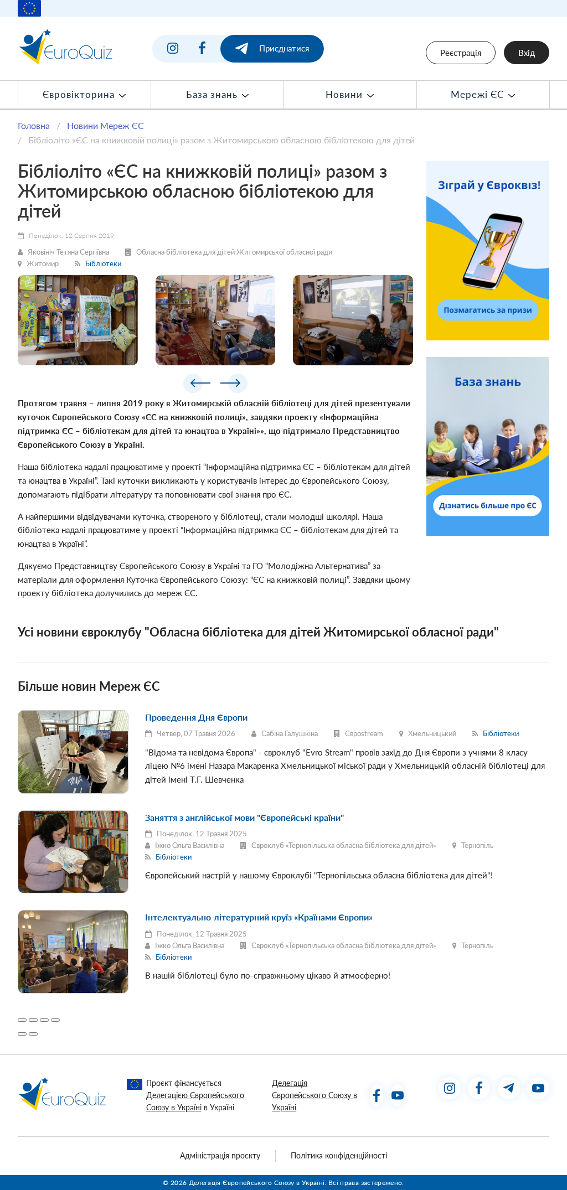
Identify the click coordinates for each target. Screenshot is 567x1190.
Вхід (526, 53)
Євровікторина (80, 94)
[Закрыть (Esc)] (22, 1020)
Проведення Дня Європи (196, 717)
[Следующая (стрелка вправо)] (33, 1034)
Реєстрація (460, 53)
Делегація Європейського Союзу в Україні (314, 1096)
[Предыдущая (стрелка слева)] (22, 1034)
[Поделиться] (33, 1020)
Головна (34, 125)
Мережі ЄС (479, 94)
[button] (196, 385)
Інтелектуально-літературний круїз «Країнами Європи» (259, 917)
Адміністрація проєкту (220, 1155)
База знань (213, 94)
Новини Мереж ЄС (105, 125)
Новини (345, 94)
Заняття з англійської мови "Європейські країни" (244, 817)
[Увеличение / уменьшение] (55, 1020)
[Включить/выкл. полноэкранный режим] (44, 1020)
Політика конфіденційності (339, 1155)
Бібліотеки (103, 263)
